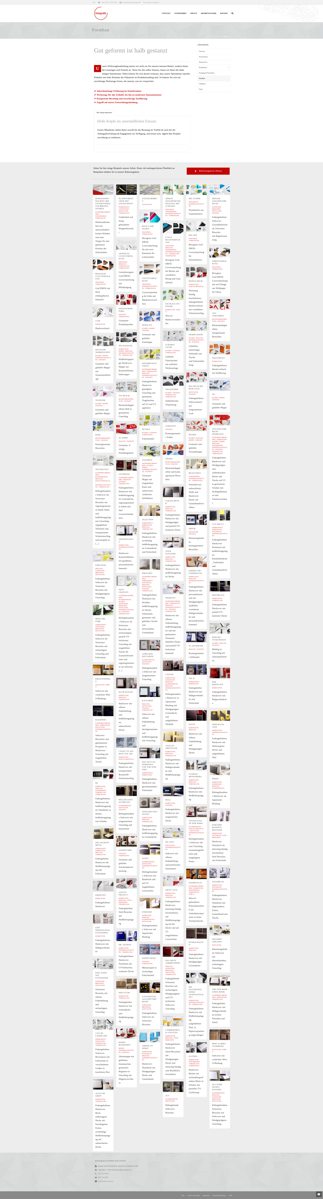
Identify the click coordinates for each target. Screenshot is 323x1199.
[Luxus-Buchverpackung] (177, 228)
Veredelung (124, 213)
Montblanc (218, 595)
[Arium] (200, 520)
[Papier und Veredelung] (200, 562)
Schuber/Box (100, 216)
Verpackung (100, 218)
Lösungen (166, 13)
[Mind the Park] (107, 610)
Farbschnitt (124, 207)
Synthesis (124, 474)
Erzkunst (100, 895)
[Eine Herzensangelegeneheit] (107, 919)
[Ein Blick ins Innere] (177, 295)
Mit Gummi (194, 199)
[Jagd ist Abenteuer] (177, 736)
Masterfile (218, 358)
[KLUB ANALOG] (130, 683)
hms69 (215, 779)
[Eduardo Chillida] (224, 930)
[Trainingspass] (130, 530)
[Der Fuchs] (130, 984)
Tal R (191, 678)
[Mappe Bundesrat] (130, 1033)
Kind (97, 435)
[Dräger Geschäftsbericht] (224, 189)
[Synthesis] (130, 465)
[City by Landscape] (107, 1024)
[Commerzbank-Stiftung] (177, 1021)
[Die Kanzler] (130, 337)
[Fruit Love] (177, 881)
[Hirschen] (154, 564)
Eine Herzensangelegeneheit (102, 930)
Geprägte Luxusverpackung (126, 256)
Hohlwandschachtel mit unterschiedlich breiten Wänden (103, 204)
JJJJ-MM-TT (218, 524)
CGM (97, 321)
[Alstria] (200, 1047)
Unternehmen (180, 13)
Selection (147, 520)
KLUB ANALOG (126, 692)
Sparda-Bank (196, 335)
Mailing (199, 338)
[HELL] (177, 791)
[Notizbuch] (224, 873)
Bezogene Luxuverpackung (102, 276)
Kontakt (224, 13)
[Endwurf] (154, 903)
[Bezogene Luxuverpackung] (107, 265)
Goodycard (125, 850)
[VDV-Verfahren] (224, 304)
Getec (145, 858)
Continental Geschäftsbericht (149, 999)
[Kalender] (154, 692)
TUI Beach (124, 396)
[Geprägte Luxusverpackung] (130, 244)
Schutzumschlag (196, 286)
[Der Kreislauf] (224, 673)
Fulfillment (202, 84)
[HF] (107, 774)
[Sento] (200, 715)
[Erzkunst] (107, 886)
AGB (230, 1195)
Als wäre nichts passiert (217, 1087)
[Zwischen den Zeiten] (154, 803)
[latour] (177, 665)
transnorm (171, 389)
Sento (192, 724)
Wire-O (192, 894)
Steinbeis (147, 460)
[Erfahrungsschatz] (154, 354)
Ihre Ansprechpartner (104, 112)
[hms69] (224, 770)
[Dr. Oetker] (130, 936)
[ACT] (177, 1087)
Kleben (145, 328)
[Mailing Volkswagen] (224, 628)
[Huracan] (154, 316)
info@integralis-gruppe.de (132, 2)
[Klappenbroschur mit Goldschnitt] (130, 189)
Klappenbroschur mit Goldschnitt (126, 201)
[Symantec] (177, 417)
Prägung (169, 248)
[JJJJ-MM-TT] (224, 515)
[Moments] (177, 589)
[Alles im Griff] (107, 1084)
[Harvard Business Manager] (224, 816)
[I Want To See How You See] (130, 742)
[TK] (224, 385)
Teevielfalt (102, 469)
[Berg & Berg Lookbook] (224, 1035)
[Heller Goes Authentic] (130, 791)
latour (169, 674)
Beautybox (195, 473)
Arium (192, 529)
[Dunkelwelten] (200, 933)
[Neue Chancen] (130, 581)
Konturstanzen (203, 57)
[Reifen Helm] (200, 272)
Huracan (147, 325)
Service (193, 13)
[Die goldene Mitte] (107, 834)
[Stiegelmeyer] (177, 492)
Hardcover (193, 284)
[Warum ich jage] (224, 715)
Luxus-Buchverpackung (172, 239)
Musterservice (203, 62)
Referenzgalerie (208, 13)
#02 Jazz (169, 842)
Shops (201, 89)
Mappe (152, 328)
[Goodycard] (130, 841)
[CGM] (107, 312)
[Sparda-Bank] (200, 326)
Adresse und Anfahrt (193, 1195)
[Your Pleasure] (177, 542)
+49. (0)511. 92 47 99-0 (109, 2)
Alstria (193, 1056)
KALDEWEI (100, 720)
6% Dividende (196, 646)
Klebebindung (101, 477)
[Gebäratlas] (200, 874)
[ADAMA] (177, 449)
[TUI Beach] (130, 387)
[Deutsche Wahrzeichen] (107, 341)
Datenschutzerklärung (219, 1195)
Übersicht (202, 51)
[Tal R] (200, 669)
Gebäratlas (195, 883)
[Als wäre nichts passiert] (224, 1075)
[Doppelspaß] (154, 949)
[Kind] (107, 426)
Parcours (100, 565)
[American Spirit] (154, 1037)
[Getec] (154, 849)
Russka (146, 429)
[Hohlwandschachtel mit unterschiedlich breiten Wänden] (107, 189)
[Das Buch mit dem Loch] (200, 377)
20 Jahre (123, 438)
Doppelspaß (149, 958)
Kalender (147, 701)
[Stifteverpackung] (154, 269)
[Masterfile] (224, 349)
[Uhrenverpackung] (224, 252)
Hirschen (147, 573)
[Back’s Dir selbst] (154, 217)
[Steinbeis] (154, 451)
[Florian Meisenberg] (200, 765)
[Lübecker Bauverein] (154, 645)
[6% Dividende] (200, 637)
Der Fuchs (124, 993)
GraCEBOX (169, 209)
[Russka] (154, 420)
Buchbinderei (203, 67)
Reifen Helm (196, 281)
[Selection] (154, 510)
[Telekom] (107, 391)
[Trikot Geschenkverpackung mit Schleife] (177, 189)
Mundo (192, 435)
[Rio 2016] (200, 226)
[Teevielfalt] (107, 460)
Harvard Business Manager (217, 827)
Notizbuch (193, 202)
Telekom (100, 400)
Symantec (170, 426)
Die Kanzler (125, 346)
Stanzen (215, 213)
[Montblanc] (224, 586)
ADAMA (169, 459)
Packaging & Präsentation (206, 73)
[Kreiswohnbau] (107, 670)
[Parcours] (107, 556)
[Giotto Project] (130, 883)
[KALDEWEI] (107, 711)
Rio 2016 (193, 235)
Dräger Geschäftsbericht (219, 201)
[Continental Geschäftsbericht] (154, 988)
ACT (167, 1096)
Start (183, 1195)
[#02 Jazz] (177, 833)
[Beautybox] (200, 464)
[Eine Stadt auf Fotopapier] (107, 964)
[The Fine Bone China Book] (224, 980)
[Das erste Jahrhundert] (177, 951)
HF (96, 783)
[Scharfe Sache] (177, 336)
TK (213, 394)
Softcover (123, 211)
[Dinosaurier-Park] (130, 300)
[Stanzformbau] (154, 189)
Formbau (202, 78)
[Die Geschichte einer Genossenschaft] (200, 978)
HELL (168, 800)
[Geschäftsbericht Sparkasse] (224, 420)
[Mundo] (200, 426)
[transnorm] (177, 380)
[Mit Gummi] (200, 189)
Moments (170, 598)
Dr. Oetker (125, 945)
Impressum (206, 1195)
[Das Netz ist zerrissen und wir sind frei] (154, 753)
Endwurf (147, 912)
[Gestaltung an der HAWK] (200, 812)
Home (208, 36)
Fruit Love (171, 890)
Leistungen (124, 209)
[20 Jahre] (130, 429)
